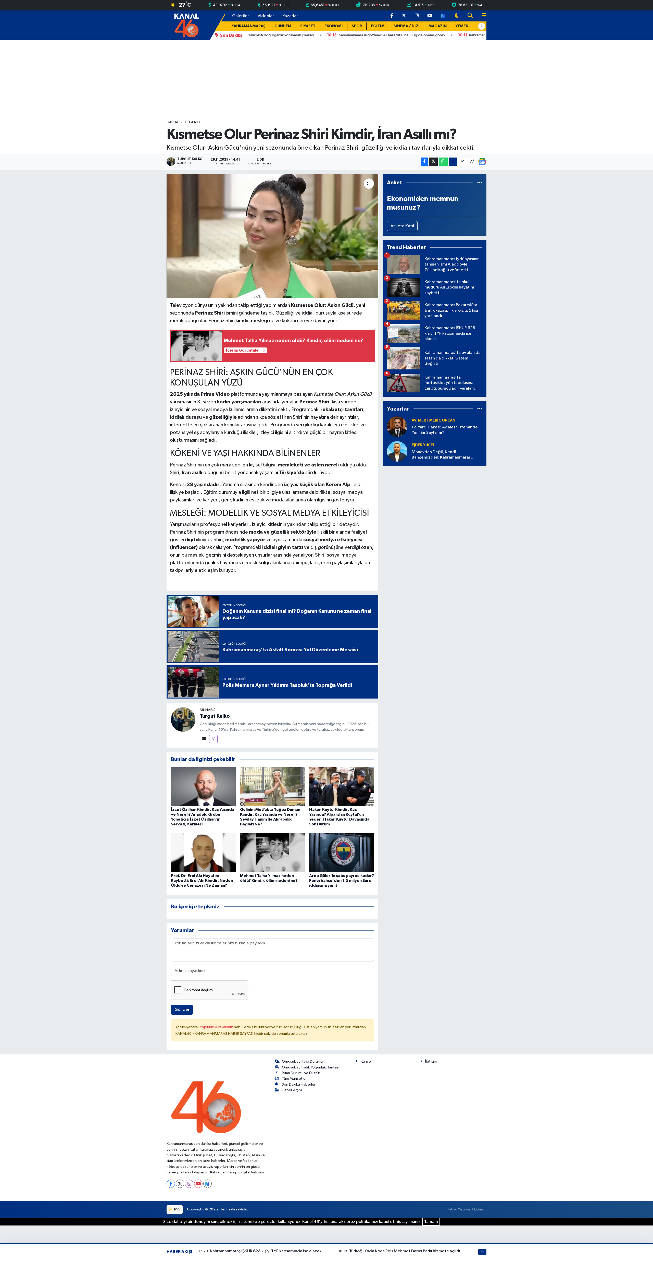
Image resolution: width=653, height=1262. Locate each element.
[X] (180, 1184)
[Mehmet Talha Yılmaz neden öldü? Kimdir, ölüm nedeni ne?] (272, 852)
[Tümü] (479, 183)
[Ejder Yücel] (397, 451)
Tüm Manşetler (294, 1078)
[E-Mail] (204, 739)
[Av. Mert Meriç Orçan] (397, 426)
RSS (176, 1209)
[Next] (207, 1184)
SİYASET (308, 26)
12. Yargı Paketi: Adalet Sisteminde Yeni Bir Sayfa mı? (445, 430)
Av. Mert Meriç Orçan (433, 420)
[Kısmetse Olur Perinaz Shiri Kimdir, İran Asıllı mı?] (273, 236)
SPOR (357, 26)
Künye (366, 1061)
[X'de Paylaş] (433, 162)
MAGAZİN (438, 26)
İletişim (431, 1061)
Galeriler (240, 16)
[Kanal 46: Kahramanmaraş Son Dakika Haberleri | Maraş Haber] (186, 25)
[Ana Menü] (481, 15)
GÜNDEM (282, 26)
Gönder (182, 1009)
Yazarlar (290, 16)
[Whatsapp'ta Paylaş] (443, 162)
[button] (481, 26)
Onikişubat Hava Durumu (302, 1061)
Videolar (266, 16)
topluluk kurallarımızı (217, 1027)
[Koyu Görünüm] (456, 15)
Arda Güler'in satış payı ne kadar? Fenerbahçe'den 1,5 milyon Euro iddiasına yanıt (341, 880)
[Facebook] (171, 1184)
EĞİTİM (378, 26)
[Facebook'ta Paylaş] (424, 162)
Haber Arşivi (292, 1090)
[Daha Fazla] (453, 162)
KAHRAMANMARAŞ (248, 26)
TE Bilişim (479, 1209)
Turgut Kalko (215, 716)
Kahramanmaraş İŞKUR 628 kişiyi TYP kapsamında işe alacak (265, 1251)
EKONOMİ (333, 26)
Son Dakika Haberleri (299, 1084)
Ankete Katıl (402, 226)
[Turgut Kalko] (183, 719)
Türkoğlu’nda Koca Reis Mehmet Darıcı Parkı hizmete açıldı (404, 1251)
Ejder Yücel (423, 445)
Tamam (431, 1222)
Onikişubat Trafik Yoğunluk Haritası (310, 1067)
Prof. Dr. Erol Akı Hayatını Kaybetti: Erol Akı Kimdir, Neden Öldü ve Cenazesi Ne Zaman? (202, 880)
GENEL (194, 122)
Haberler (175, 122)
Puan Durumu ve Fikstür (301, 1073)
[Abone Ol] (482, 161)
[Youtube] (198, 1184)
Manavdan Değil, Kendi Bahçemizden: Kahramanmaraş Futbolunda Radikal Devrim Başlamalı (446, 455)
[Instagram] (213, 739)
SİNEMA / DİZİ (407, 26)
